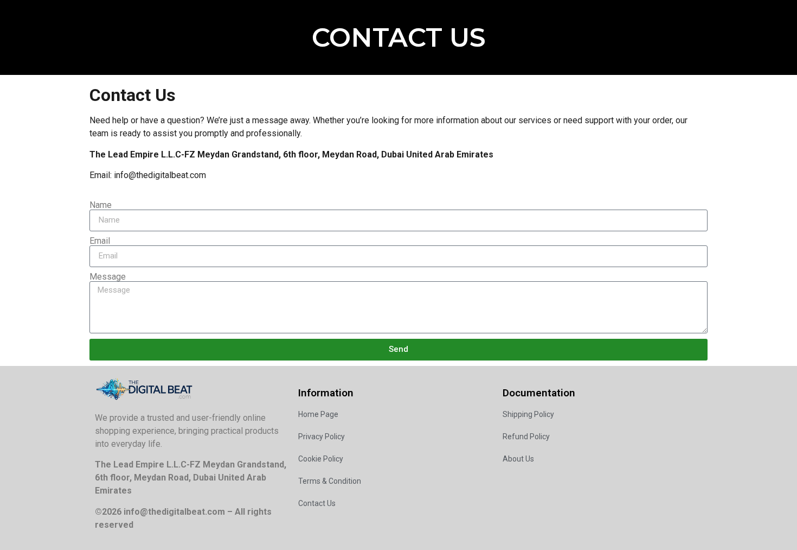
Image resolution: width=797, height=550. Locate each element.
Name (100, 205)
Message (107, 277)
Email (99, 241)
